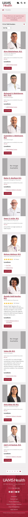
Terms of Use (14, 499)
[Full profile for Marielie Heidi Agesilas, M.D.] (14, 285)
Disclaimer (14, 496)
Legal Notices (14, 509)
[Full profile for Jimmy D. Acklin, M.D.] (14, 207)
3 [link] (12, 471)
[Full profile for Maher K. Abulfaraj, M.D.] (14, 167)
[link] (17, 471)
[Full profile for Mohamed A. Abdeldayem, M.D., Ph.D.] (14, 82)
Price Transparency (14, 507)
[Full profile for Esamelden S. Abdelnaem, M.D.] (14, 124)
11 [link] (14, 471)
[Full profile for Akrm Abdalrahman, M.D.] (14, 40)
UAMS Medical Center (11, 64)
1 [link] (7, 471)
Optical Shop (9, 267)
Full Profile (8, 68)
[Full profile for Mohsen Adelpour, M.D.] (14, 243)
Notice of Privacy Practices (14, 504)
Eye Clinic (8, 265)
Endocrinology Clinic (11, 376)
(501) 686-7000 (16, 488)
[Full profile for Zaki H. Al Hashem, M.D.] (14, 433)
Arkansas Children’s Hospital (13, 190)
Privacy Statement (14, 502)
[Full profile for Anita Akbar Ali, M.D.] (14, 393)
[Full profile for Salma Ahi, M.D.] (14, 340)
